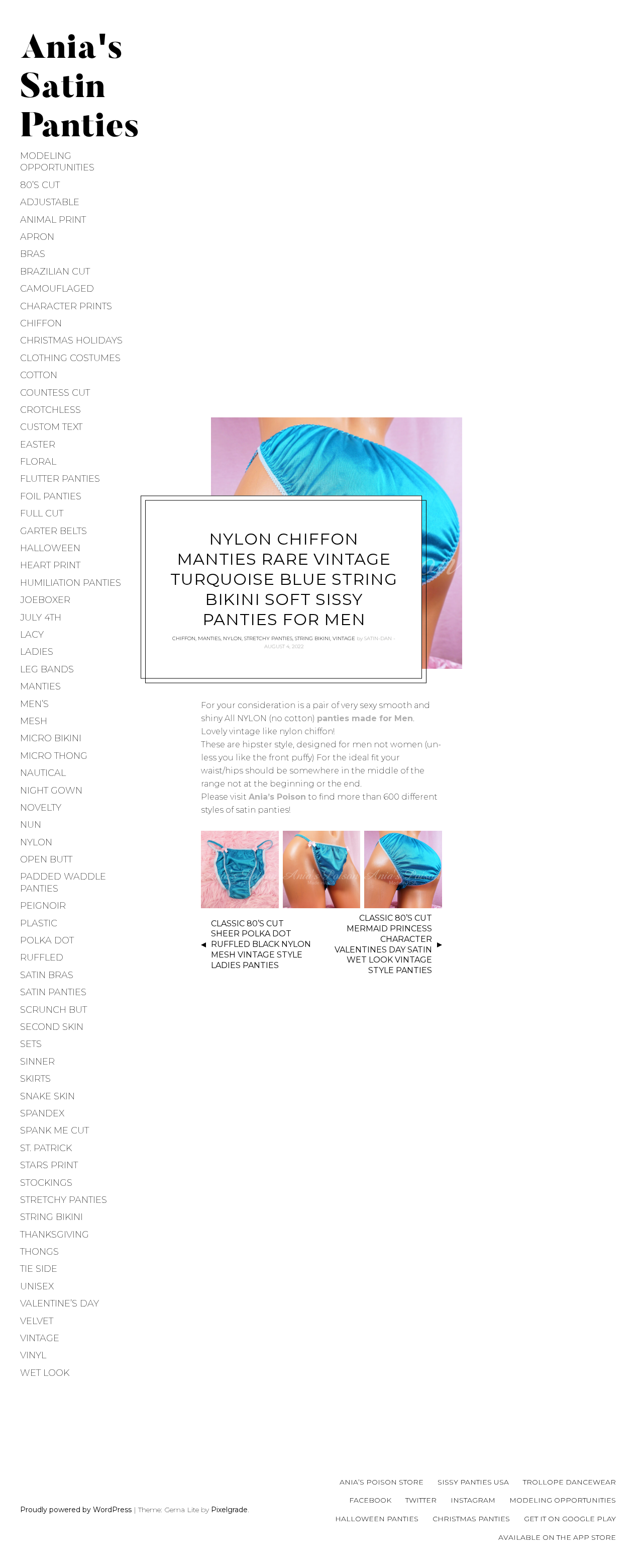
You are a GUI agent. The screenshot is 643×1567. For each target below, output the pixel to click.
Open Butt (46, 859)
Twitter (421, 1500)
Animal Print (53, 219)
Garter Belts (53, 531)
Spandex (42, 1113)
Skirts (35, 1078)
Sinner (37, 1061)
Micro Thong (53, 755)
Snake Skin (47, 1096)
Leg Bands (47, 669)
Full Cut (41, 513)
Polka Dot (47, 940)
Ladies (36, 651)
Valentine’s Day (59, 1303)
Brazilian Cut (55, 271)
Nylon (36, 842)
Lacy (32, 634)
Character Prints (66, 306)
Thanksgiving (54, 1234)
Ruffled (41, 957)
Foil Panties (50, 496)
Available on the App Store (557, 1537)
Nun (30, 824)
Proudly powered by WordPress (76, 1509)
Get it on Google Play (570, 1518)
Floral (38, 461)
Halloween (50, 548)
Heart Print (50, 565)
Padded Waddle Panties (63, 882)
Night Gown (51, 790)
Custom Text (51, 426)
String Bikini (51, 1217)
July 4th (40, 617)
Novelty (40, 807)
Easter (37, 444)
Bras (32, 253)
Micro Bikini (50, 738)
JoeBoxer (45, 599)
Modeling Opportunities (57, 161)
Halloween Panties (376, 1518)
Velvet (36, 1321)
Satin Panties (53, 992)
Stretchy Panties (63, 1199)
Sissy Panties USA (473, 1482)
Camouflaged (57, 288)
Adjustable (49, 202)
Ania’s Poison (277, 797)
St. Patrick (46, 1148)
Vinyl (33, 1355)
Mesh (33, 721)
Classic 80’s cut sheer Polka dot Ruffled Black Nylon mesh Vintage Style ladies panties (261, 944)
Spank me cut (54, 1130)
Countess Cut (55, 392)
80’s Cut (40, 185)
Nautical (43, 772)
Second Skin (51, 1026)
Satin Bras (46, 975)
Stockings (46, 1182)
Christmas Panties (471, 1518)
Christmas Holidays (71, 340)
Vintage (39, 1338)
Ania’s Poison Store (381, 1482)
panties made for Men (365, 718)
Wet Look (44, 1372)
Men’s (34, 704)
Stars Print (49, 1165)
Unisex (37, 1286)
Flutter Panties (60, 478)
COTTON (38, 375)
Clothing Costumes (70, 358)
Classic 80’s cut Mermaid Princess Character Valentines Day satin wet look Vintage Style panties (383, 944)
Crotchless (50, 409)
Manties (40, 686)
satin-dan (378, 638)
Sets (31, 1044)
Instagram (473, 1500)
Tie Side (38, 1268)
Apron (37, 236)
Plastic (38, 923)
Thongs (39, 1251)
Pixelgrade (229, 1509)
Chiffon (41, 323)
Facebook (370, 1500)
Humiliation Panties (70, 582)
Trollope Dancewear (569, 1482)
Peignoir (43, 905)
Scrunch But (53, 1009)
